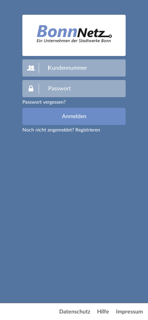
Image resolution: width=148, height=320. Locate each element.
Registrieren (87, 130)
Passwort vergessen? (44, 102)
